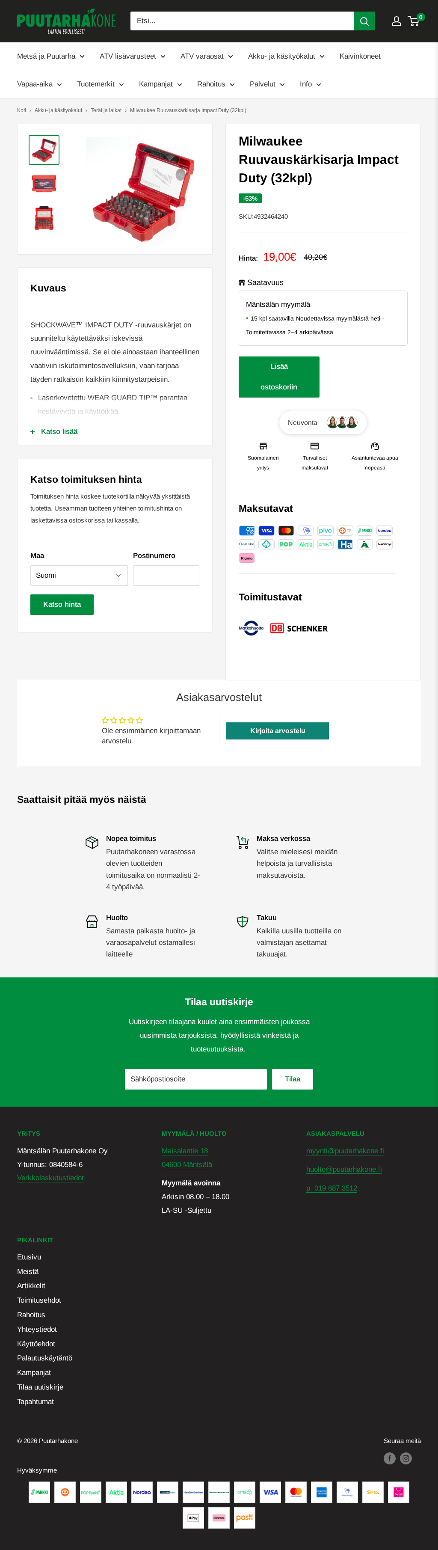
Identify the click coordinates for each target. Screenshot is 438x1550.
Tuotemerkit (96, 84)
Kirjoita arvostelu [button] (277, 730)
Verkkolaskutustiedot (50, 1178)
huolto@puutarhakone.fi (344, 1169)
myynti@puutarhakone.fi (345, 1151)
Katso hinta (62, 604)
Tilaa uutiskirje (40, 1387)
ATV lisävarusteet (128, 56)
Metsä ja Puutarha (46, 56)
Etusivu (29, 1257)
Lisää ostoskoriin (278, 376)
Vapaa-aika (35, 84)
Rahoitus (211, 84)
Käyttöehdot (36, 1344)
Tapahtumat (35, 1402)
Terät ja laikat (106, 110)
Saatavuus (265, 282)
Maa (37, 556)
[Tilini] (396, 21)
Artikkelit (31, 1286)
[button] (323, 422)
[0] (413, 21)
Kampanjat (156, 84)
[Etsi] (364, 21)
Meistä (27, 1272)
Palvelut (262, 84)
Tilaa (292, 1079)
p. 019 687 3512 (331, 1188)
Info (306, 84)
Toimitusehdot (39, 1300)
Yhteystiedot (37, 1329)
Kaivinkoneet (360, 56)
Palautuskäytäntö (44, 1358)
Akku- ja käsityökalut (281, 56)
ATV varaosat (202, 56)
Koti (21, 110)
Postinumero (154, 556)
